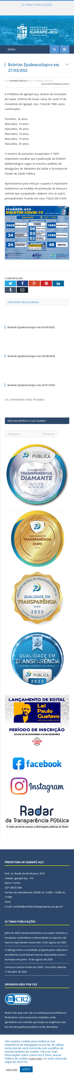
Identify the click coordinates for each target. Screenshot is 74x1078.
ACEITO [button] (26, 1069)
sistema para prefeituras (51, 1012)
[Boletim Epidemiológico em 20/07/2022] (37, 378)
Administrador (18, 80)
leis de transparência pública (21, 1027)
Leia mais (36, 1058)
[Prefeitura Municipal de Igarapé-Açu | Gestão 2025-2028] (37, 31)
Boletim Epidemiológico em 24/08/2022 (31, 356)
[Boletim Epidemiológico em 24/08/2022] (37, 349)
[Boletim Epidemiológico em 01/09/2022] (37, 320)
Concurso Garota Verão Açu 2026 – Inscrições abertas (35, 967)
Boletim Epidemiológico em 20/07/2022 (31, 385)
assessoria (30, 1017)
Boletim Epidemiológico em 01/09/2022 (31, 327)
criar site (28, 1012)
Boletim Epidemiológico (55, 84)
